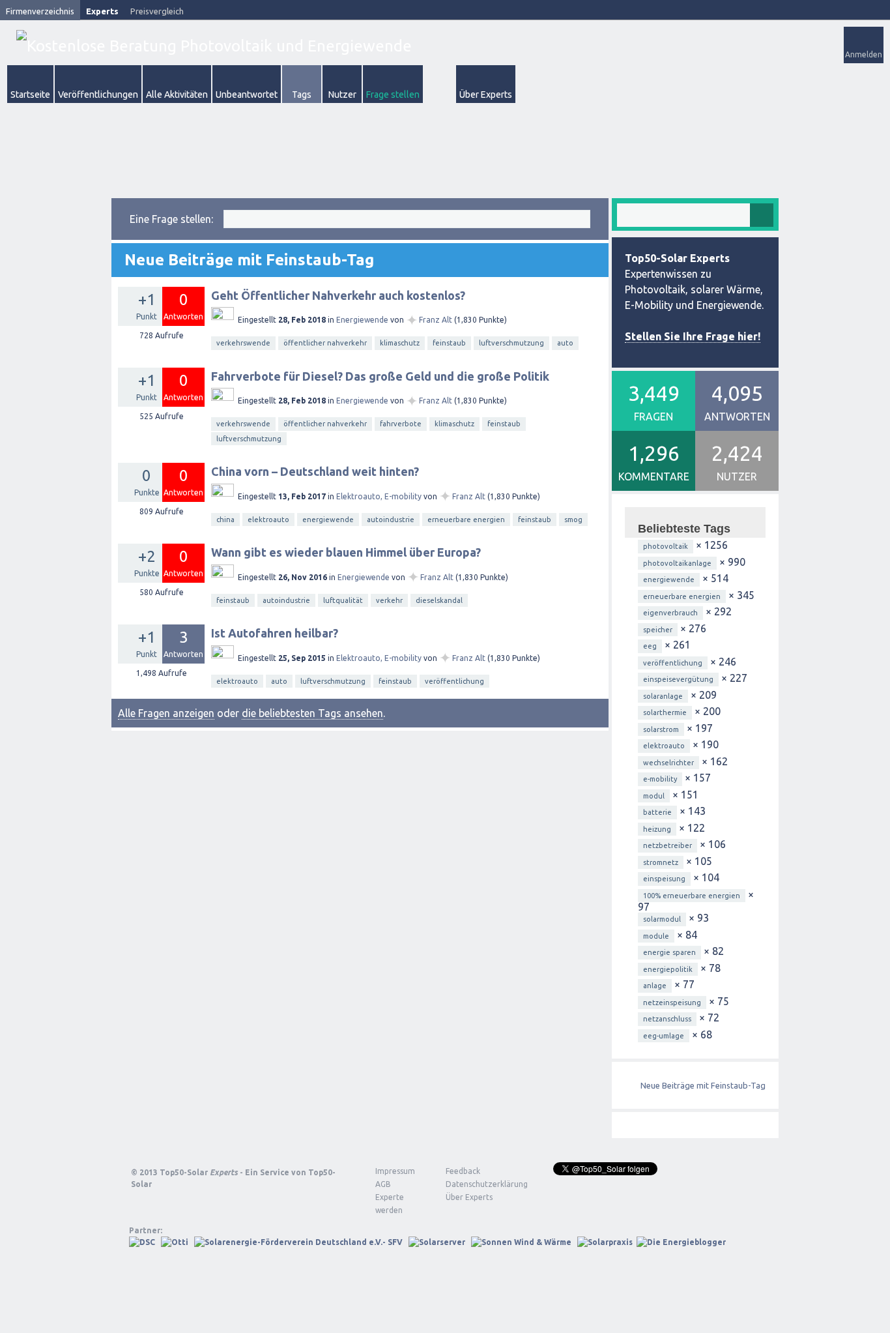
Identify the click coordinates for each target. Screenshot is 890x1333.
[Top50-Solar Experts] (214, 46)
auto (565, 343)
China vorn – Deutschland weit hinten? (315, 471)
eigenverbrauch (670, 613)
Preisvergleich (157, 11)
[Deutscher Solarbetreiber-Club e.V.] (142, 1242)
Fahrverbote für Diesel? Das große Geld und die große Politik (380, 376)
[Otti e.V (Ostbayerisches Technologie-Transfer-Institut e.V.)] (174, 1242)
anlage (655, 985)
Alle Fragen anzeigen (166, 713)
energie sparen (669, 952)
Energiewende (362, 319)
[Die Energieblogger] (681, 1242)
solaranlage (663, 696)
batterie (657, 812)
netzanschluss (667, 1019)
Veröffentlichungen (98, 94)
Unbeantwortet (247, 94)
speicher (657, 630)
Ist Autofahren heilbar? (274, 632)
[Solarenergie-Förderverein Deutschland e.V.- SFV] (298, 1242)
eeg (650, 646)
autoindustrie (390, 519)
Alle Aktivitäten (177, 94)
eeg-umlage (663, 1036)
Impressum (395, 1171)
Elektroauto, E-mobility (379, 496)
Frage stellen (393, 94)
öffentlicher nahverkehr (325, 343)
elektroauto (268, 519)
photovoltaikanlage (677, 563)
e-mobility (660, 779)
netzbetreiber (667, 845)
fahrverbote (401, 424)
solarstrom (661, 729)
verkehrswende (243, 343)
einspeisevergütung (678, 679)
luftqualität (343, 600)
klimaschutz (400, 343)
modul (654, 796)
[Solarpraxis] (605, 1242)
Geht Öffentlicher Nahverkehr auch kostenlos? (338, 295)
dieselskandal (439, 600)
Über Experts (485, 94)
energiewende (328, 519)
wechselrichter (668, 763)
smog (573, 519)
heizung (657, 829)
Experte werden (389, 1203)
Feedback (463, 1171)
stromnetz (660, 862)
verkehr (389, 600)
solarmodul (662, 919)
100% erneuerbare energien (691, 896)
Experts (102, 11)
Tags (301, 94)
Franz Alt (435, 319)
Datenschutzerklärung (477, 1184)
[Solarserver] (437, 1242)
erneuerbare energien (466, 519)
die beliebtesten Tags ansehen (312, 713)
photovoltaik (665, 546)
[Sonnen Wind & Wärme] (521, 1242)
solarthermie (665, 712)
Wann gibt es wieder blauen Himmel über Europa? (346, 552)
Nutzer (342, 94)
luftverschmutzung (511, 343)
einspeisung (664, 879)
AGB (383, 1184)
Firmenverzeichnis (40, 11)
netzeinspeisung (672, 1002)
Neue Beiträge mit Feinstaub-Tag (703, 1085)
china (225, 519)
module (656, 936)
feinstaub (449, 343)
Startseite (30, 94)
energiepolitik (668, 969)
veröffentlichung (454, 681)
